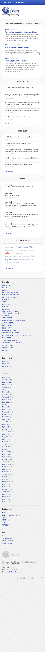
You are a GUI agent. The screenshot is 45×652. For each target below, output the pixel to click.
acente (7, 247)
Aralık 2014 (5, 449)
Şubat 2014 (6, 474)
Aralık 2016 (5, 404)
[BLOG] (22, 178)
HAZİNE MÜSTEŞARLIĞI (10, 515)
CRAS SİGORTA (7, 325)
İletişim (4, 350)
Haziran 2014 (6, 464)
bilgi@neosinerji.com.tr (15, 572)
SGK (3, 522)
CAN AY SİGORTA (8, 323)
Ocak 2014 (5, 477)
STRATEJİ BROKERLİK (9, 340)
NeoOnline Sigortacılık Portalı (15, 256)
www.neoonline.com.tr (12, 262)
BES (31, 247)
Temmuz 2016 (6, 412)
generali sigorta (10, 250)
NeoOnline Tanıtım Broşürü (10, 297)
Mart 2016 (5, 417)
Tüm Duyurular (10, 124)
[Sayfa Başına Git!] (3, 578)
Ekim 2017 (5, 392)
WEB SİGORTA (7, 345)
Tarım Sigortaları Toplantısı (16, 61)
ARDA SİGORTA (7, 318)
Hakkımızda (6, 285)
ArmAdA (5, 302)
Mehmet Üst (10, 253)
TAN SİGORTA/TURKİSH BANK (12, 343)
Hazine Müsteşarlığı (22, 250)
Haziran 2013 (6, 494)
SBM (3, 517)
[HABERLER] (22, 130)
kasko (32, 250)
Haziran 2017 (6, 399)
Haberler (7, 29)
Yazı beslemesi (7, 538)
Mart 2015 (5, 442)
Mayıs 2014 (6, 467)
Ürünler (4, 290)
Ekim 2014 (5, 454)
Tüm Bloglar (9, 233)
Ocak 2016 (5, 419)
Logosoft (5, 306)
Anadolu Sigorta (22, 247)
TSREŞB (5, 525)
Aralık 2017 (5, 389)
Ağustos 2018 (6, 379)
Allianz (12, 247)
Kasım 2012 (6, 497)
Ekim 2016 (5, 407)
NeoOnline (19, 253)
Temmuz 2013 (6, 491)
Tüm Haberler (10, 171)
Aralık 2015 (5, 422)
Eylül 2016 (5, 409)
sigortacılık (17, 259)
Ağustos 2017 (6, 394)
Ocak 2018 (5, 387)
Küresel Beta (6, 304)
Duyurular (5, 364)
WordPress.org (7, 543)
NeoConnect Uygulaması (10, 292)
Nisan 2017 (6, 402)
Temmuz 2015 (6, 432)
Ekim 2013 (5, 484)
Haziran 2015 (6, 434)
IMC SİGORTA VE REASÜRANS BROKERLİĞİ (16, 335)
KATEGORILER (21, 2)
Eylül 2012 (5, 502)
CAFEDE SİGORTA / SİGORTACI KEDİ (14, 320)
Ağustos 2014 (6, 459)
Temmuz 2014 (6, 462)
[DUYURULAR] (22, 81)
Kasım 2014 (6, 452)
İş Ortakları (5, 300)
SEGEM (4, 520)
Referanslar (6, 309)
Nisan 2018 (6, 384)
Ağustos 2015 (6, 429)
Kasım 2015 (6, 424)
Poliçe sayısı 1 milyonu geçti (17, 47)
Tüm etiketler (10, 269)
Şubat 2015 (6, 444)
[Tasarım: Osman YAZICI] (42, 578)
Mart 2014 (5, 472)
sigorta (8, 259)
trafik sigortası (27, 259)
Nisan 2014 (6, 469)
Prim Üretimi (31, 256)
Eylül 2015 (5, 427)
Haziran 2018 (6, 382)
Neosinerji (8, 185)
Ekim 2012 (5, 499)
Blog (3, 361)
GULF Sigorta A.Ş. (8, 348)
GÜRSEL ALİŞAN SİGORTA (11, 333)
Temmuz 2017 (6, 397)
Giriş (3, 536)
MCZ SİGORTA (7, 338)
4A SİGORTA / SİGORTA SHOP (11, 313)
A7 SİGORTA (6, 315)
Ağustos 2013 (6, 489)
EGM (3, 512)
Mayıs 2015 (6, 437)
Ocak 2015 (5, 447)
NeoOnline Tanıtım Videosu (11, 295)
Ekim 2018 (5, 377)
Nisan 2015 (6, 439)
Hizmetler (5, 288)
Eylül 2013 (5, 487)
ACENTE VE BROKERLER (10, 311)
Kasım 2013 (6, 482)
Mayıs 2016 (6, 414)
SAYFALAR (8, 2)
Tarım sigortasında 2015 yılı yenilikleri (21, 32)
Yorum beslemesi (7, 541)
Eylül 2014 (5, 457)
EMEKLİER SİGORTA (9, 330)
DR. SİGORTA (6, 328)
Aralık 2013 (5, 479)
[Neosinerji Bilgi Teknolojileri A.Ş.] (11, 12)
